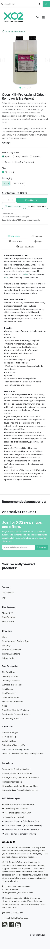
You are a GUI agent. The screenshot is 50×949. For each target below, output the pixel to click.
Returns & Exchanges (12, 649)
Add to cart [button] (33, 200)
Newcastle (34, 904)
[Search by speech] (39, 4)
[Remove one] (4, 200)
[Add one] (13, 200)
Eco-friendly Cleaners (15, 31)
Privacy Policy (8, 658)
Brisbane (38, 901)
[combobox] (21, 4)
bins (6, 277)
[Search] (46, 4)
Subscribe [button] (41, 547)
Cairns (42, 904)
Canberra (24, 904)
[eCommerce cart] (37, 17)
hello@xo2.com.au (19, 918)
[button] (2, 60)
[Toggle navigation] (43, 17)
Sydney (5, 904)
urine (25, 274)
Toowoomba (11, 907)
